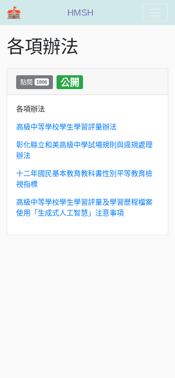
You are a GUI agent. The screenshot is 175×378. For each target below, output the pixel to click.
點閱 (33, 82)
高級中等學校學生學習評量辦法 (66, 127)
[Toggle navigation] (155, 12)
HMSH (80, 12)
